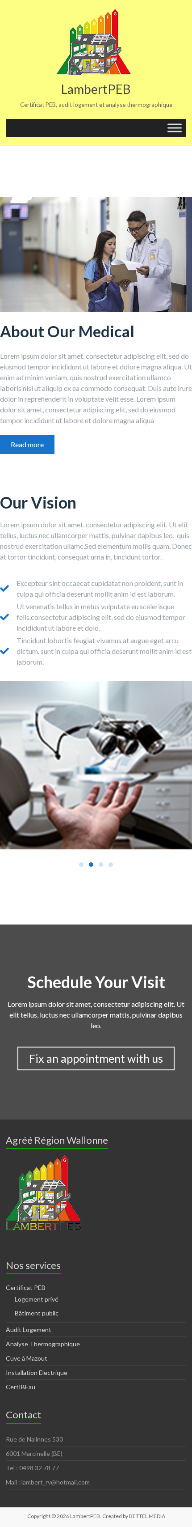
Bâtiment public (36, 1313)
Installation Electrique (36, 1372)
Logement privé (36, 1299)
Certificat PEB (26, 1287)
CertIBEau (20, 1387)
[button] (27, 444)
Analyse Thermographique (43, 1344)
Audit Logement (28, 1329)
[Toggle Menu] (174, 127)
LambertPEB (96, 89)
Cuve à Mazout (26, 1358)
